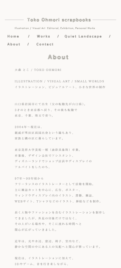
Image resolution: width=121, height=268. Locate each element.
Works (44, 36)
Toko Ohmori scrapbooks (59, 20)
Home (13, 36)
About (14, 44)
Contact (45, 44)
